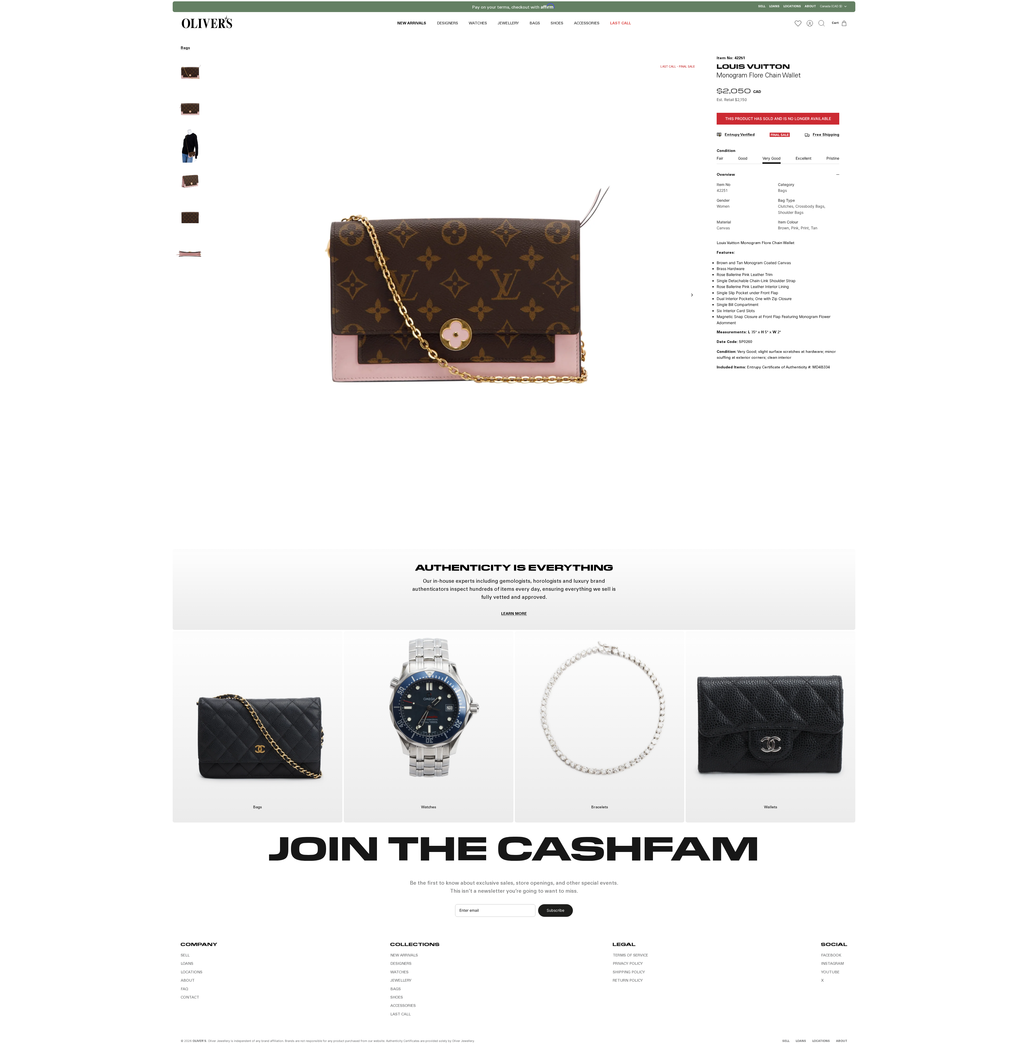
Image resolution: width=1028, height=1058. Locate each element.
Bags (185, 48)
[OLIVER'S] (207, 23)
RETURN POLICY (628, 981)
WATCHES (478, 23)
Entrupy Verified (740, 135)
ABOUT (810, 6)
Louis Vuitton (753, 66)
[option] (455, 300)
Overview (726, 175)
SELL (761, 6)
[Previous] (445, 7)
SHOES (557, 23)
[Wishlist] (798, 23)
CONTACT (190, 998)
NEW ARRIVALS (411, 23)
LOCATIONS (792, 6)
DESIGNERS (447, 23)
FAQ (184, 989)
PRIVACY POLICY (628, 964)
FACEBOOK (831, 956)
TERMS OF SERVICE (630, 956)
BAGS (535, 23)
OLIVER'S (199, 1041)
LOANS (774, 6)
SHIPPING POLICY (629, 972)
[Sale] (780, 136)
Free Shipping (826, 135)
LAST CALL (620, 23)
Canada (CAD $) (831, 6)
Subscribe (555, 910)
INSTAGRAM (832, 964)
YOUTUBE (830, 972)
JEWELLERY (508, 23)
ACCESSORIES (586, 23)
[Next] (583, 7)
